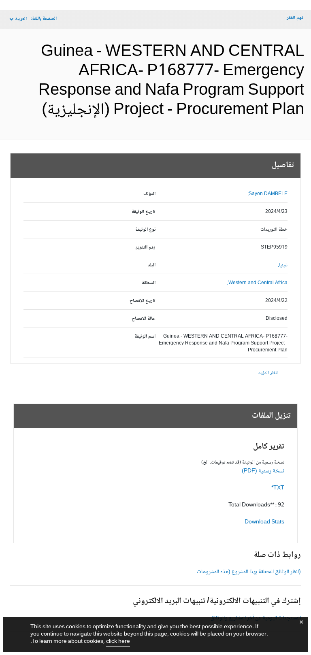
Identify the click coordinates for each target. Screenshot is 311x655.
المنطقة (149, 283)
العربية (21, 19)
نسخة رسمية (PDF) (263, 471)
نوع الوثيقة (145, 229)
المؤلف (149, 194)
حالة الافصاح (144, 318)
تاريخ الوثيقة (144, 211)
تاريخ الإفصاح (143, 301)
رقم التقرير (146, 247)
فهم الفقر (295, 18)
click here (118, 641)
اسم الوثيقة (145, 336)
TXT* (277, 488)
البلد (152, 265)
